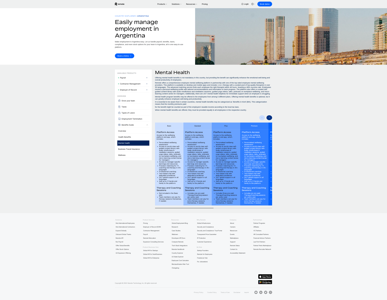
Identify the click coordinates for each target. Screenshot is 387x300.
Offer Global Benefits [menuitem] (123, 245)
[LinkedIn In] (260, 292)
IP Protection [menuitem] (201, 238)
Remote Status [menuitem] (235, 245)
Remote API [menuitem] (119, 238)
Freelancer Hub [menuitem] (202, 258)
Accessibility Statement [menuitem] (237, 253)
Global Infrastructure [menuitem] (204, 223)
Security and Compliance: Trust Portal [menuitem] (209, 230)
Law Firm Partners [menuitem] (259, 242)
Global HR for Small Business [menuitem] (152, 254)
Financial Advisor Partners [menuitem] (262, 238)
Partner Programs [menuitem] (259, 223)
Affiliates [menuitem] (256, 227)
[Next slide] (269, 117)
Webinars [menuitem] (175, 234)
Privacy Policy (198, 292)
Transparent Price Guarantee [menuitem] (206, 234)
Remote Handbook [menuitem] (178, 249)
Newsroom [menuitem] (233, 230)
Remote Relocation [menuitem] (149, 238)
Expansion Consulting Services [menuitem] (153, 242)
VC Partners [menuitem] (257, 230)
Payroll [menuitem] (145, 234)
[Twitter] (265, 292)
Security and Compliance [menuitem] (205, 227)
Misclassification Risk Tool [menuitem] (180, 264)
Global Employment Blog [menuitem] (180, 223)
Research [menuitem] (175, 227)
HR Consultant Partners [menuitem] (261, 234)
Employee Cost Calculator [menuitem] (180, 260)
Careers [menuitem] (232, 227)
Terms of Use (225, 292)
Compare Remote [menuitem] (177, 242)
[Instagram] (270, 292)
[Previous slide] (262, 117)
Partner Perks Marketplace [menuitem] (262, 245)
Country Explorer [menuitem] (125, 16)
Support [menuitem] (232, 242)
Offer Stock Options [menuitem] (122, 249)
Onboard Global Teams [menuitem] (123, 234)
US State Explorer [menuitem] (178, 257)
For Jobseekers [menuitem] (202, 262)
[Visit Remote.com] (119, 4)
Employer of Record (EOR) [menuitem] (152, 227)
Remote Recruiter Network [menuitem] (262, 249)
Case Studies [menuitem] (176, 230)
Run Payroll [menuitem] (119, 242)
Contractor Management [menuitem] (151, 230)
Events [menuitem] (232, 234)
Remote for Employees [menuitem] (204, 254)
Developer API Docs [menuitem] (178, 238)
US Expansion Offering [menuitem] (123, 253)
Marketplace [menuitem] (234, 238)
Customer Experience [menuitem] (204, 242)
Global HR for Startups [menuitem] (150, 250)
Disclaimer (237, 292)
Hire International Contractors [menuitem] (125, 227)
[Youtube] (256, 292)
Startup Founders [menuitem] (203, 250)
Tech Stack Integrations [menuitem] (179, 245)
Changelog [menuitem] (175, 268)
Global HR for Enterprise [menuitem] (151, 258)
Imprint (246, 292)
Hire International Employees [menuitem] (125, 223)
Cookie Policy (212, 292)
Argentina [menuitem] (143, 16)
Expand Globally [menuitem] (121, 230)
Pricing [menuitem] (145, 223)
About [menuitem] (232, 223)
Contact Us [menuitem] (233, 249)
